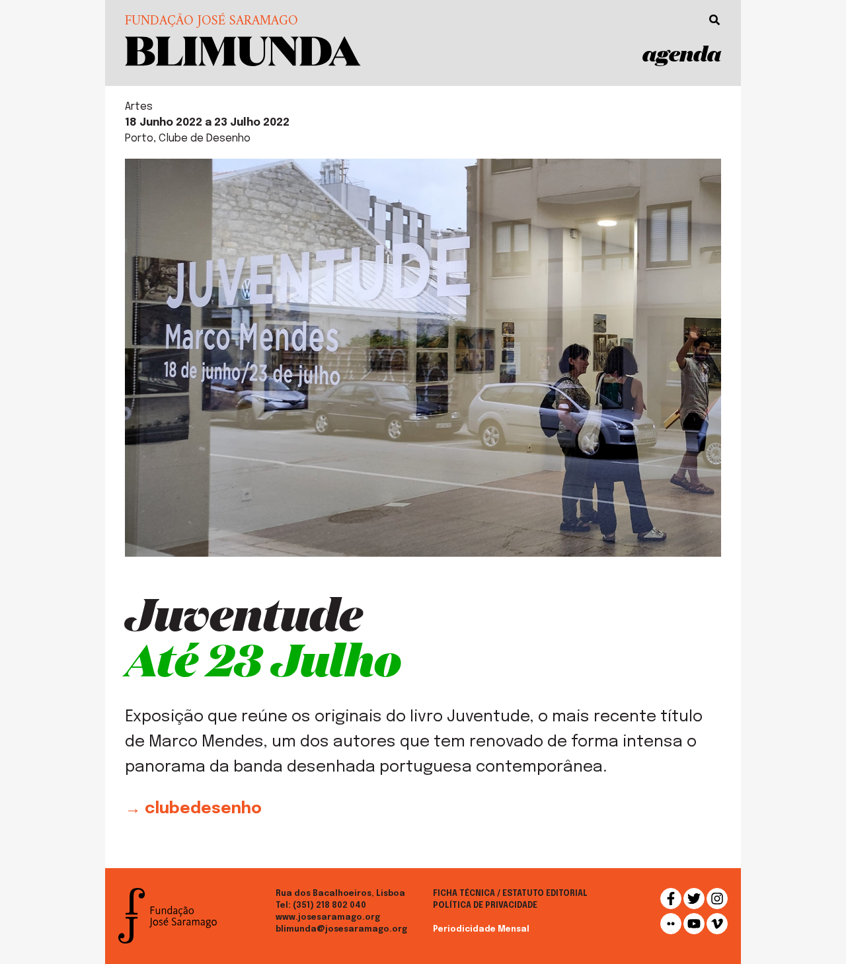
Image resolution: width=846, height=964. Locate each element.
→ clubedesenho (193, 809)
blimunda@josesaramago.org (341, 930)
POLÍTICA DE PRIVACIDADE (485, 906)
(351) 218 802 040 (329, 906)
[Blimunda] (243, 50)
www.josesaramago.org (328, 918)
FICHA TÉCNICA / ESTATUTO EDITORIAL (510, 894)
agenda (681, 53)
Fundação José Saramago (211, 22)
